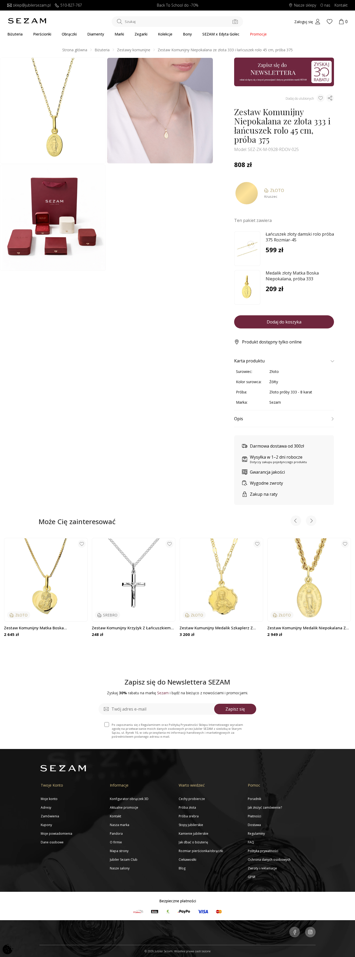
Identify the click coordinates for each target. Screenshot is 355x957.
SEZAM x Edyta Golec (220, 34)
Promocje (258, 34)
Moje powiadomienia (56, 833)
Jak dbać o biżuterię (193, 842)
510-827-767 (71, 5)
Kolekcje (165, 34)
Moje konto (49, 799)
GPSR (251, 877)
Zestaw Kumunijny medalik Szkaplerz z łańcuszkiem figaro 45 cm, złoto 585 (216, 628)
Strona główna (74, 49)
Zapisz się (235, 709)
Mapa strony (119, 851)
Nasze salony (120, 868)
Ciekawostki (187, 859)
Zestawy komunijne (133, 49)
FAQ (251, 842)
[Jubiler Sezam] (27, 22)
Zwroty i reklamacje (262, 868)
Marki (119, 34)
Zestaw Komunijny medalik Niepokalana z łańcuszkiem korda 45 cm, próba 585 (306, 628)
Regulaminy (256, 833)
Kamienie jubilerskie (193, 833)
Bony (187, 34)
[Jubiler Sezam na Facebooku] (294, 932)
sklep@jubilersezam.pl (32, 5)
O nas (325, 5)
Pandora (116, 833)
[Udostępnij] (330, 98)
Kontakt (341, 5)
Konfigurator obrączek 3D (129, 799)
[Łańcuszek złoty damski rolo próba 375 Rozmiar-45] (247, 248)
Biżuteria (15, 34)
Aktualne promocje (124, 807)
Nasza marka (119, 825)
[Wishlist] (329, 21)
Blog (182, 868)
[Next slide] (311, 521)
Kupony (46, 825)
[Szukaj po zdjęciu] (235, 21)
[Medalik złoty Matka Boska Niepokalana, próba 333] (247, 287)
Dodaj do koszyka (284, 322)
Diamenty (95, 34)
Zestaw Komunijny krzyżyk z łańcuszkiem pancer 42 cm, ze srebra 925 (131, 628)
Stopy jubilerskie (191, 825)
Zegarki (141, 34)
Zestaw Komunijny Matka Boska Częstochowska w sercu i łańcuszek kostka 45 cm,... (45, 628)
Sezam (275, 402)
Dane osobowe (52, 842)
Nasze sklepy (305, 5)
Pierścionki (42, 34)
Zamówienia (50, 816)
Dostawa (254, 825)
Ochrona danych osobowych (269, 859)
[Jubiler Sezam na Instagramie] (310, 932)
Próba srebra (189, 816)
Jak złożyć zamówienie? (265, 807)
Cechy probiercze (192, 799)
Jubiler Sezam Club (123, 859)
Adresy (46, 807)
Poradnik (254, 799)
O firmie (116, 842)
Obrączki (69, 34)
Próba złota (187, 807)
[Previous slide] (296, 521)
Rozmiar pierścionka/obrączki (201, 851)
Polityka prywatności (263, 851)
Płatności (254, 816)
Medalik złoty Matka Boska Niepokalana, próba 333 (292, 276)
